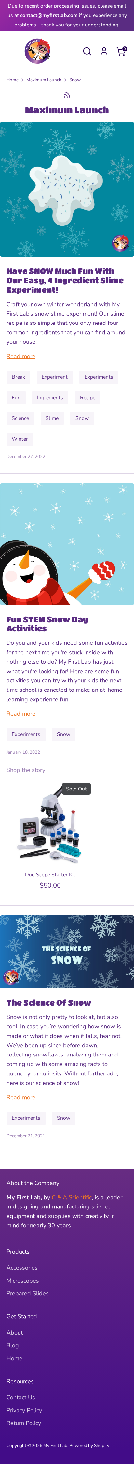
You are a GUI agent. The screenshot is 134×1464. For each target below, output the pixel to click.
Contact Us (21, 1397)
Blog (13, 1345)
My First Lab (55, 1445)
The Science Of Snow (49, 1002)
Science (20, 418)
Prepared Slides (28, 1293)
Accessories (22, 1268)
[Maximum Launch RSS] (67, 95)
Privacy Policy (24, 1410)
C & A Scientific (72, 1197)
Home (13, 80)
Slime (52, 418)
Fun (16, 397)
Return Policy (24, 1423)
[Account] (104, 49)
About (15, 1333)
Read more (21, 356)
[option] (47, 836)
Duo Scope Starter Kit (50, 874)
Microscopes (23, 1281)
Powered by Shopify (89, 1445)
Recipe (87, 397)
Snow (75, 80)
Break (18, 377)
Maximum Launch (43, 80)
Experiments (99, 377)
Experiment (55, 377)
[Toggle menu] (10, 51)
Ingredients (50, 397)
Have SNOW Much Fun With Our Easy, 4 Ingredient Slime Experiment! (65, 280)
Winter (20, 438)
